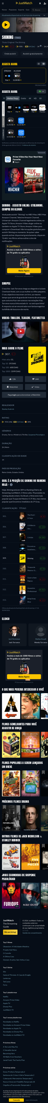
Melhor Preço (12, 98)
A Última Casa (8, 956)
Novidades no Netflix (11, 1022)
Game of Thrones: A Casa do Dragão (17, 975)
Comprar (3, 133)
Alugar (17, 71)
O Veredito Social (9, 1050)
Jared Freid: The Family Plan (14, 1060)
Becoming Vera (9, 1053)
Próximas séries (9, 1068)
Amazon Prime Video (11, 1000)
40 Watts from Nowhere (12, 1057)
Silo (4, 972)
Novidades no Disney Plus (13, 1032)
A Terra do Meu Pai (10, 1047)
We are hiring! (10, 932)
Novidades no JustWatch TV (13, 1035)
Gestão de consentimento (32, 933)
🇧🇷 (40, 91)
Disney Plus (7, 1007)
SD (40, 98)
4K (30, 98)
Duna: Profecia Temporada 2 (14, 1072)
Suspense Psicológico (36, 435)
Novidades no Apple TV (12, 1028)
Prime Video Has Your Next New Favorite (28, 158)
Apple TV (6, 1003)
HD (35, 98)
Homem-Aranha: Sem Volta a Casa (16, 960)
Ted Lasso (6, 982)
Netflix (5, 997)
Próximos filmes (9, 1043)
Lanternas (7, 978)
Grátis (23, 98)
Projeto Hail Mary (10, 950)
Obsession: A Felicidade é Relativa (16, 946)
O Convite (7, 953)
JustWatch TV (8, 1010)
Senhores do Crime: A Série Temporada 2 (18, 1075)
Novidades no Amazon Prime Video (16, 1025)
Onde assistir (10, 53)
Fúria (5, 985)
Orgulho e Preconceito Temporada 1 (17, 1085)
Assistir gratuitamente (32, 53)
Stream (7, 71)
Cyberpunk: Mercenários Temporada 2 (17, 1078)
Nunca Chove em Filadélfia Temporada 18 (19, 1082)
